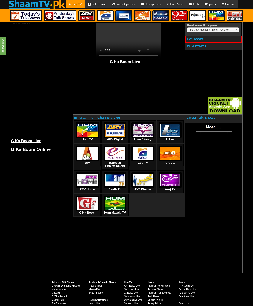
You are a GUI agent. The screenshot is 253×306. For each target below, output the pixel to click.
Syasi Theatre (96, 293)
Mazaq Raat (95, 289)
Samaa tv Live (131, 303)
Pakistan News (155, 289)
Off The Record (59, 296)
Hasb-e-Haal (95, 286)
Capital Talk (58, 300)
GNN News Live (132, 296)
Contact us (184, 303)
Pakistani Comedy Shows (102, 282)
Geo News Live (131, 289)
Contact (229, 4)
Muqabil (56, 293)
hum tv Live (94, 303)
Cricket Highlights (187, 289)
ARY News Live (132, 286)
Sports (211, 4)
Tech (195, 4)
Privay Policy (154, 303)
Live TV (76, 4)
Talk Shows (98, 4)
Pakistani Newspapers (159, 286)
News (151, 282)
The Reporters (59, 303)
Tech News (153, 296)
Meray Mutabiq (59, 289)
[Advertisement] (38, 79)
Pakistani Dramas (98, 300)
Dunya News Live (133, 300)
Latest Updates (125, 4)
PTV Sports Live (187, 286)
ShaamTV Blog (155, 300)
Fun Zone (176, 4)
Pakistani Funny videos (159, 293)
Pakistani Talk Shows (63, 282)
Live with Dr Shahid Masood (66, 286)
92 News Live (131, 293)
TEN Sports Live (187, 293)
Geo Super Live (186, 296)
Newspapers (152, 4)
